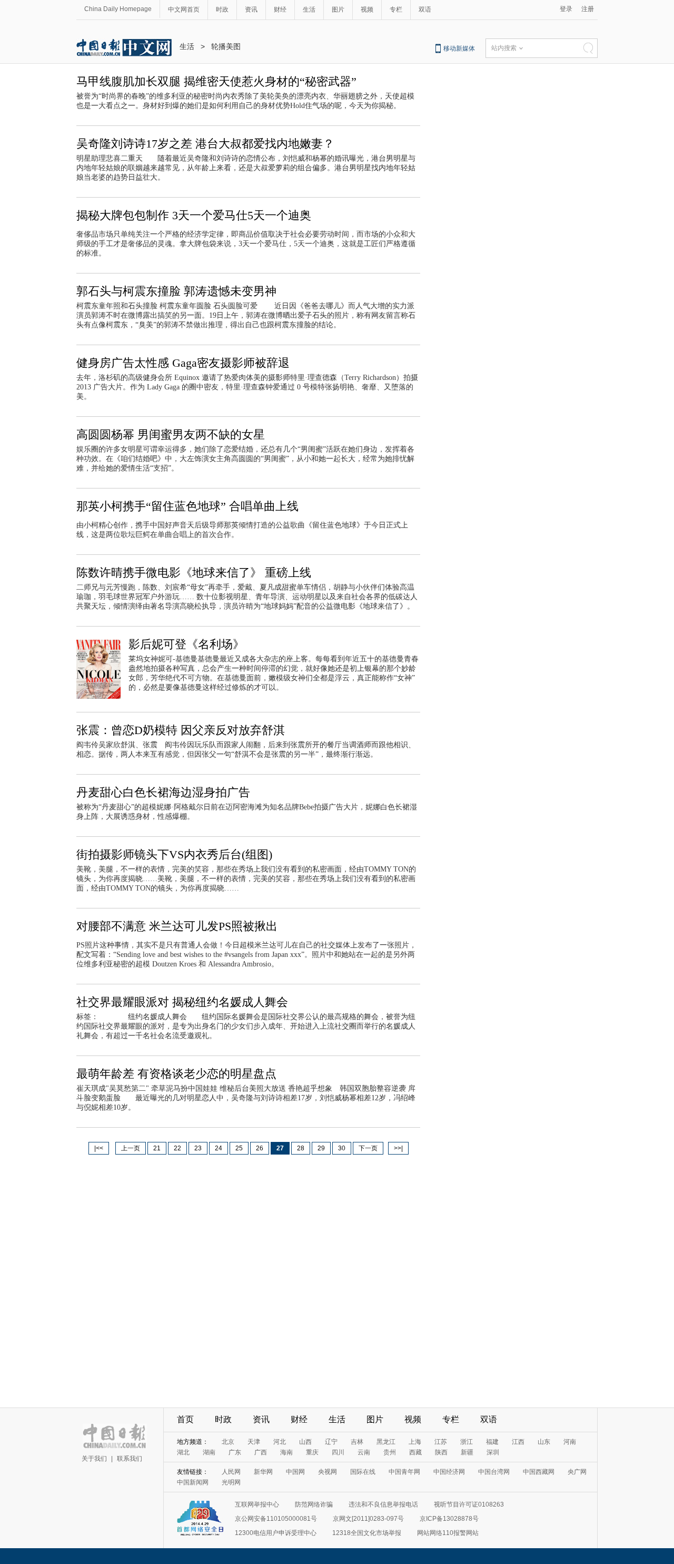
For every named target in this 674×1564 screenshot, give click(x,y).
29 (321, 1148)
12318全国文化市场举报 (366, 1533)
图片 (338, 9)
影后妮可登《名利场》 (186, 644)
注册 (587, 9)
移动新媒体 (459, 48)
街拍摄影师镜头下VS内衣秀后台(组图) (174, 854)
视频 (367, 9)
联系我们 (129, 1458)
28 (300, 1148)
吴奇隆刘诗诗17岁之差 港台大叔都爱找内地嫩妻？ (205, 143)
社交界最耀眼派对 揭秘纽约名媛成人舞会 (182, 1002)
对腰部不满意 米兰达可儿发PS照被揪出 (176, 926)
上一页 (130, 1148)
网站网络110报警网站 (448, 1533)
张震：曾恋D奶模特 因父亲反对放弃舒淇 (180, 730)
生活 (309, 9)
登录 (566, 9)
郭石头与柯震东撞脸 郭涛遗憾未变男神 (176, 291)
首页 (185, 1419)
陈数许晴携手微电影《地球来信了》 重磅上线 (193, 572)
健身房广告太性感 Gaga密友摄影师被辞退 (183, 362)
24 (218, 1148)
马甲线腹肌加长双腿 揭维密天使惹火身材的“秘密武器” (216, 81)
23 (198, 1148)
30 (341, 1148)
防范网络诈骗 (314, 1504)
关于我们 (94, 1458)
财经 (280, 9)
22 (177, 1148)
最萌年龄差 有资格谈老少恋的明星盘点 (176, 1073)
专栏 (396, 9)
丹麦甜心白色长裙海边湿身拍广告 (163, 792)
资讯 (251, 9)
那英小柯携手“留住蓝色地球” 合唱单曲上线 (187, 506)
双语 (425, 9)
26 (259, 1148)
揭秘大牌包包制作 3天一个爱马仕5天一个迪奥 (193, 215)
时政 (222, 9)
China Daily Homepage (118, 9)
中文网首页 (184, 9)
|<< (98, 1148)
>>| (398, 1148)
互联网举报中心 (257, 1504)
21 (157, 1148)
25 (239, 1148)
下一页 (368, 1148)
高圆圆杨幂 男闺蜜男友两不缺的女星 (170, 434)
